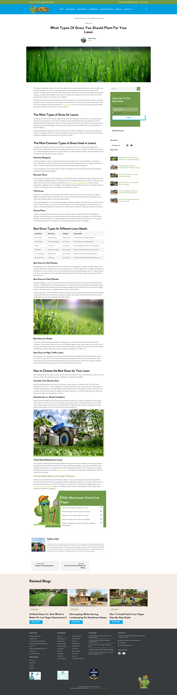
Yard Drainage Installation (78, 658)
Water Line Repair (76, 651)
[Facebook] (127, 145)
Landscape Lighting (61, 646)
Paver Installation (76, 638)
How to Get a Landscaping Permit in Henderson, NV (129, 200)
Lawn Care (59, 651)
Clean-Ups (59, 636)
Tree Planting (75, 648)
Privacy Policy (32, 651)
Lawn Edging (60, 653)
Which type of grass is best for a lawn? (75, 508)
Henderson (32, 667)
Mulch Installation (61, 658)
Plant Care (74, 641)
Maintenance (60, 656)
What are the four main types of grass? (75, 515)
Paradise (31, 665)
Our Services (70, 9)
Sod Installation (75, 646)
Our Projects (82, 9)
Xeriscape (74, 656)
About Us (119, 9)
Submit (128, 118)
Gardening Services (61, 638)
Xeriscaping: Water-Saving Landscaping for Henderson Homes (129, 166)
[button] (146, 9)
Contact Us (128, 9)
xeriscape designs (63, 470)
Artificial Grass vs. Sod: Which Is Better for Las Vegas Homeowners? (129, 158)
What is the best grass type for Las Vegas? (76, 519)
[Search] (138, 89)
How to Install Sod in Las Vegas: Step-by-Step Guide (128, 175)
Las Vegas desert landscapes (79, 183)
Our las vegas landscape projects (37, 641)
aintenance (49, 486)
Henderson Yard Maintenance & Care (38, 648)
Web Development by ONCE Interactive (98, 688)
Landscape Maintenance (35, 636)
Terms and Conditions (34, 653)
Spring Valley (32, 662)
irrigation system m (40, 486)
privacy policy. (125, 113)
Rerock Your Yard (76, 643)
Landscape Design (61, 643)
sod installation (67, 105)
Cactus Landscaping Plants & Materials (38, 643)
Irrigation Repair (33, 638)
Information (93, 9)
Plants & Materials (107, 9)
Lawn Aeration (60, 648)
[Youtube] (131, 145)
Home (62, 9)
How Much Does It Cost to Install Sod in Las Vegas (128, 183)
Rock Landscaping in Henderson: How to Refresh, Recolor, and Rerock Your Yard (128, 192)
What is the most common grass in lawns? (76, 512)
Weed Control (75, 653)
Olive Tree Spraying (76, 636)
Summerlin (32, 660)
